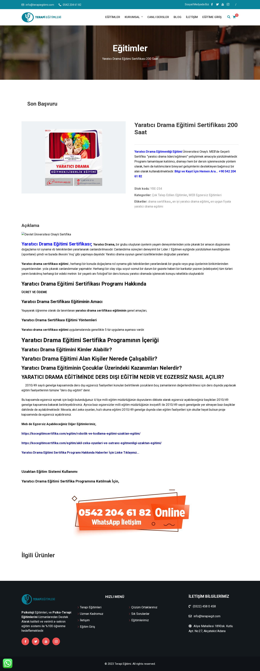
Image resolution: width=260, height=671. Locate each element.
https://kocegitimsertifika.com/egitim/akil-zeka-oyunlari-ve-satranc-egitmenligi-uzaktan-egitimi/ (92, 443)
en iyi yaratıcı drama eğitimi (190, 201)
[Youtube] (46, 641)
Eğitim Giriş (87, 626)
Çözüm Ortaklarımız (144, 607)
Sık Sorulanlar (140, 614)
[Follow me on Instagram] (228, 4)
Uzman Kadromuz (91, 614)
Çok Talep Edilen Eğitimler (169, 195)
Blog (177, 17)
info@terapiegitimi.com (40, 4)
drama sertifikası (159, 201)
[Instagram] (56, 641)
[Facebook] (25, 641)
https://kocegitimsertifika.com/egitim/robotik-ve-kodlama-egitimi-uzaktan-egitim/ (81, 433)
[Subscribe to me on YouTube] (222, 4)
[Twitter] (35, 641)
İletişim (192, 17)
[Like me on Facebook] (212, 4)
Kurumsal (132, 17)
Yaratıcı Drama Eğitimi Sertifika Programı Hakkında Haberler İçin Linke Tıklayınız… (80, 452)
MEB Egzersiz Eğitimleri (205, 195)
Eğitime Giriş (212, 17)
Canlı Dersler (158, 17)
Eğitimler (112, 17)
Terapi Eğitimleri (90, 607)
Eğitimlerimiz (140, 620)
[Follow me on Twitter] (217, 4)
